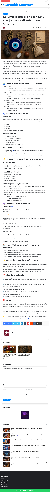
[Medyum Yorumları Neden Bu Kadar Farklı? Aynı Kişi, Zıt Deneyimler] (6, 441)
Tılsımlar (10, 11)
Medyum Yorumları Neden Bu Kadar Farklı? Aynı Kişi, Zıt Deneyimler (24, 1)
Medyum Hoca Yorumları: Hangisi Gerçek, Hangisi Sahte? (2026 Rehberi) (28, 445)
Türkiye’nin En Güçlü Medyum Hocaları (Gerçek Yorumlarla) (25, 457)
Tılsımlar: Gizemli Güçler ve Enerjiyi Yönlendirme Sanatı (24, 355)
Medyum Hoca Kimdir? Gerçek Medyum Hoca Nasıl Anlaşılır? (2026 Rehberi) (29, 463)
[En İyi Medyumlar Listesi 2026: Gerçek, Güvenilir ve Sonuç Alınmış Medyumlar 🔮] (6, 435)
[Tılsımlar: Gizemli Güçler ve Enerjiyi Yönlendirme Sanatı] (25, 349)
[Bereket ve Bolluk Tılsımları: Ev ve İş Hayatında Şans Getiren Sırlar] (9, 349)
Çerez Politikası (4, 484)
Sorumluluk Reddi (4, 486)
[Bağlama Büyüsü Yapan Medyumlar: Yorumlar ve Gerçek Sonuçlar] (6, 430)
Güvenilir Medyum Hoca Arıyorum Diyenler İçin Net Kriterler (25, 451)
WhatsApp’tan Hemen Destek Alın (25, 490)
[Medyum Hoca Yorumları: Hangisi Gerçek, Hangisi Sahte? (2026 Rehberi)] (6, 447)
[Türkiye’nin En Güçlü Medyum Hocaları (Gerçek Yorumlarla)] (6, 459)
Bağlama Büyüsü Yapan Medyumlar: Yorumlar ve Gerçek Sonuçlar (26, 428)
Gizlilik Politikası (4, 482)
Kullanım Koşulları (4, 480)
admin (6, 27)
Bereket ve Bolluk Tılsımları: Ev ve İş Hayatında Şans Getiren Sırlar (9, 355)
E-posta (5, 389)
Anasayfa (6, 11)
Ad (4, 384)
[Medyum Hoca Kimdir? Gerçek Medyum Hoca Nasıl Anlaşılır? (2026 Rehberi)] (6, 464)
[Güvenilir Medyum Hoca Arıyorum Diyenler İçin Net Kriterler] (6, 453)
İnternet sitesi (29, 389)
